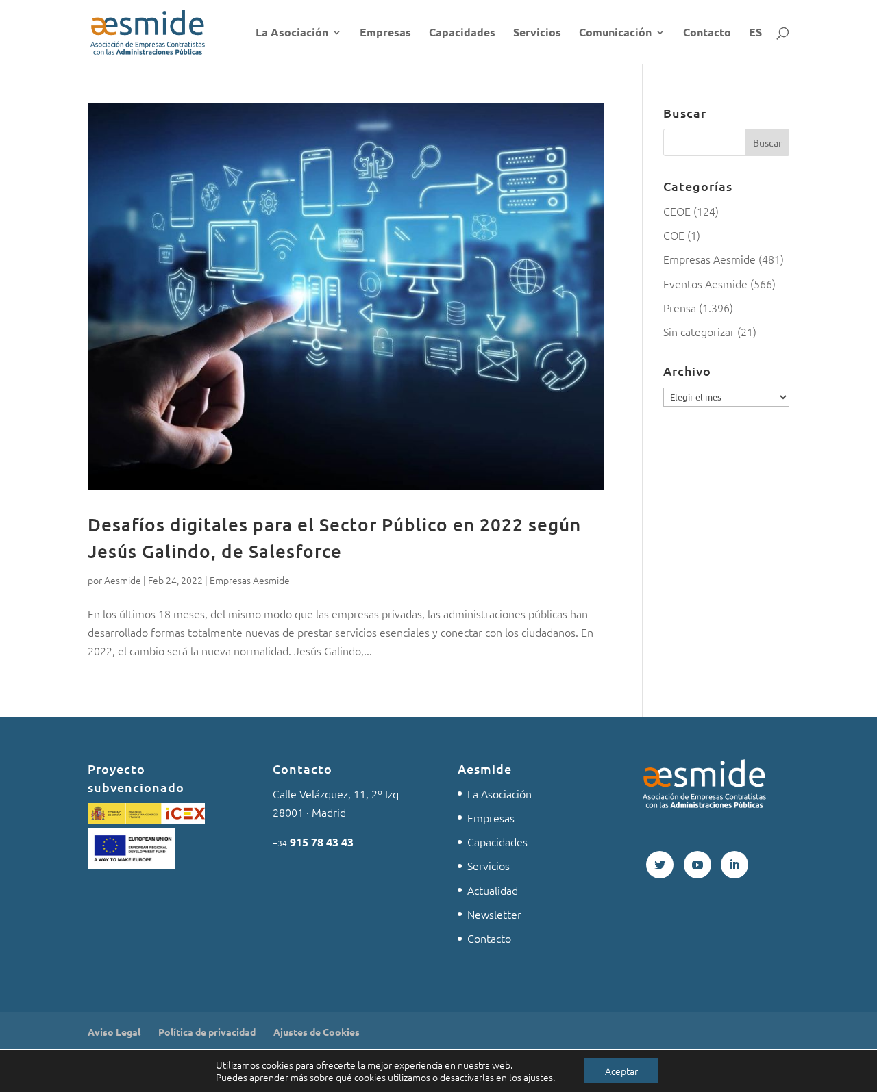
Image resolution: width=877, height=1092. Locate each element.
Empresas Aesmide (250, 580)
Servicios (537, 33)
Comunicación (615, 33)
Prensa (679, 307)
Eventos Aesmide (705, 283)
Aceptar (621, 1071)
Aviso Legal (114, 1032)
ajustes (538, 1077)
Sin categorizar (698, 331)
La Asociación (292, 33)
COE (673, 234)
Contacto (707, 33)
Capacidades (462, 33)
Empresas (385, 33)
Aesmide (122, 580)
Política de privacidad (207, 1032)
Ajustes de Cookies (316, 1032)
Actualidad (492, 890)
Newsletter (494, 914)
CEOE (677, 210)
